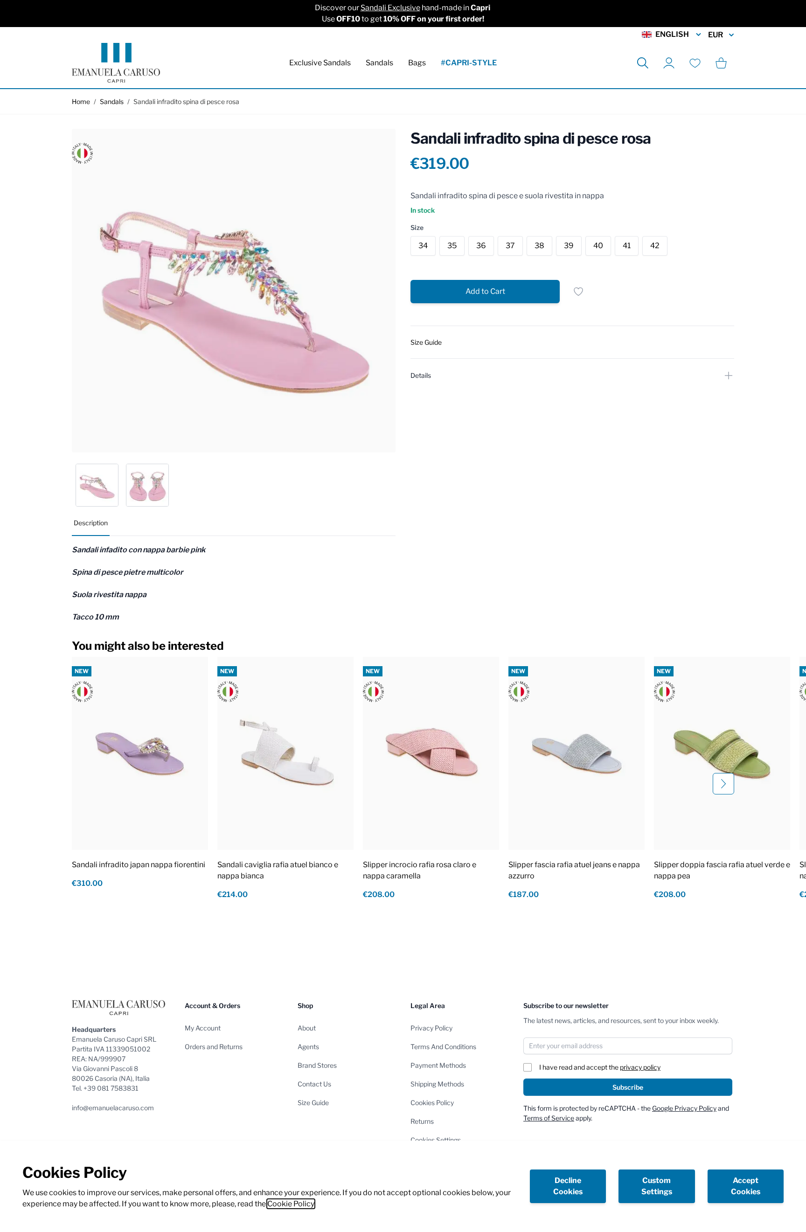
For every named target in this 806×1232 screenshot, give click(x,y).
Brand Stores (317, 1065)
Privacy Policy (431, 1028)
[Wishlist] (695, 63)
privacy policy (640, 1067)
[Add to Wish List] (578, 291)
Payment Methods (438, 1065)
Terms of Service (548, 1118)
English (672, 34)
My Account (203, 1028)
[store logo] (116, 63)
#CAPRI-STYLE (469, 62)
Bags (417, 62)
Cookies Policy (432, 1103)
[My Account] (668, 63)
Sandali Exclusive (390, 7)
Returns (422, 1121)
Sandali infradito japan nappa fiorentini (138, 864)
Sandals (379, 62)
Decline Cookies (568, 1186)
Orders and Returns (214, 1047)
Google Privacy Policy (684, 1108)
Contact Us (314, 1084)
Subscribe (627, 1087)
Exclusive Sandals (320, 62)
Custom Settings (656, 1186)
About (307, 1028)
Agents (308, 1047)
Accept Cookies (745, 1186)
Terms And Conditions (443, 1047)
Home (81, 101)
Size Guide (313, 1103)
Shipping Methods (437, 1084)
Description (91, 523)
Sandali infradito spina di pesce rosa (186, 101)
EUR (715, 34)
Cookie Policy (290, 1203)
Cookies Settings (435, 1140)
